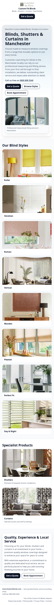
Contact (49, 601)
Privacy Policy (39, 601)
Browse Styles (31, 86)
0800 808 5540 (26, 80)
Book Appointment (16, 92)
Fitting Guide (27, 601)
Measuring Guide (14, 601)
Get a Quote (27, 16)
